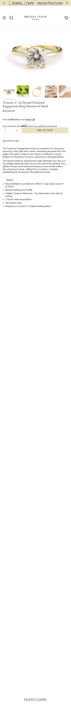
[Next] (66, 2)
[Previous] (4, 2)
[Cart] (66, 17)
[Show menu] (4, 17)
